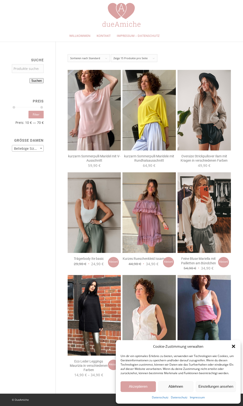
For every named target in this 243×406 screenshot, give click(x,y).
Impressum (197, 397)
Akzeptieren (138, 386)
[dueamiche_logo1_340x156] (121, 15)
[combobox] (28, 148)
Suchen (36, 80)
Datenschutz (160, 397)
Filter (36, 114)
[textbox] (27, 148)
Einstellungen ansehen (215, 386)
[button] (233, 346)
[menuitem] (79, 36)
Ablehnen (175, 386)
